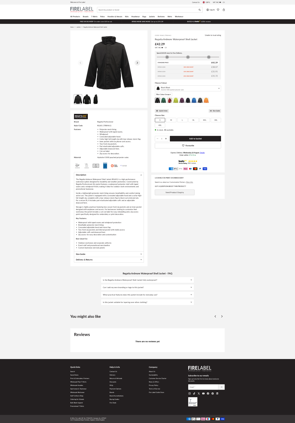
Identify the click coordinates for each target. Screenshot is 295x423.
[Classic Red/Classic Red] (169, 100)
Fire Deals (113, 403)
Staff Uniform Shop (76, 396)
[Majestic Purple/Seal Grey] (181, 100)
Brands (112, 392)
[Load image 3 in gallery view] (96, 99)
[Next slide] (222, 316)
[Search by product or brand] (199, 10)
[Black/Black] (157, 100)
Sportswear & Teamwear (78, 389)
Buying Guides (114, 399)
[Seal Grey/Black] (200, 100)
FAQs (111, 385)
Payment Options (115, 389)
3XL (215, 120)
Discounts (113, 382)
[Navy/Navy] (188, 100)
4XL (160, 125)
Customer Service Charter (157, 378)
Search (72, 371)
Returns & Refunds (116, 378)
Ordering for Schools (77, 399)
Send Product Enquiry (175, 192)
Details (202, 153)
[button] (75, 16)
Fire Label (78, 418)
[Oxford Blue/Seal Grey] (194, 100)
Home (72, 27)
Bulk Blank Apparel (76, 403)
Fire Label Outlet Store (156, 392)
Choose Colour (161, 83)
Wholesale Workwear (77, 392)
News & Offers (154, 382)
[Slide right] (137, 63)
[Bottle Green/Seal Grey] (163, 100)
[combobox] (149, 9)
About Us (152, 371)
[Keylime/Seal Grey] (175, 100)
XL (193, 120)
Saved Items (74, 375)
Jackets (78, 27)
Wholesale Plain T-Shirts (78, 382)
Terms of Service (154, 389)
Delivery (112, 375)
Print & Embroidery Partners (79, 378)
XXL (204, 120)
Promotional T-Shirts (77, 406)
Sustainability (153, 375)
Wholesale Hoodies (76, 385)
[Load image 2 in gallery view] (87, 99)
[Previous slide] (215, 316)
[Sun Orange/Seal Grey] (206, 100)
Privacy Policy (153, 385)
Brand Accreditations (117, 396)
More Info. (189, 182)
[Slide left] (80, 63)
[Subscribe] (221, 387)
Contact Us (196, 2)
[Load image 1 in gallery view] (78, 99)
